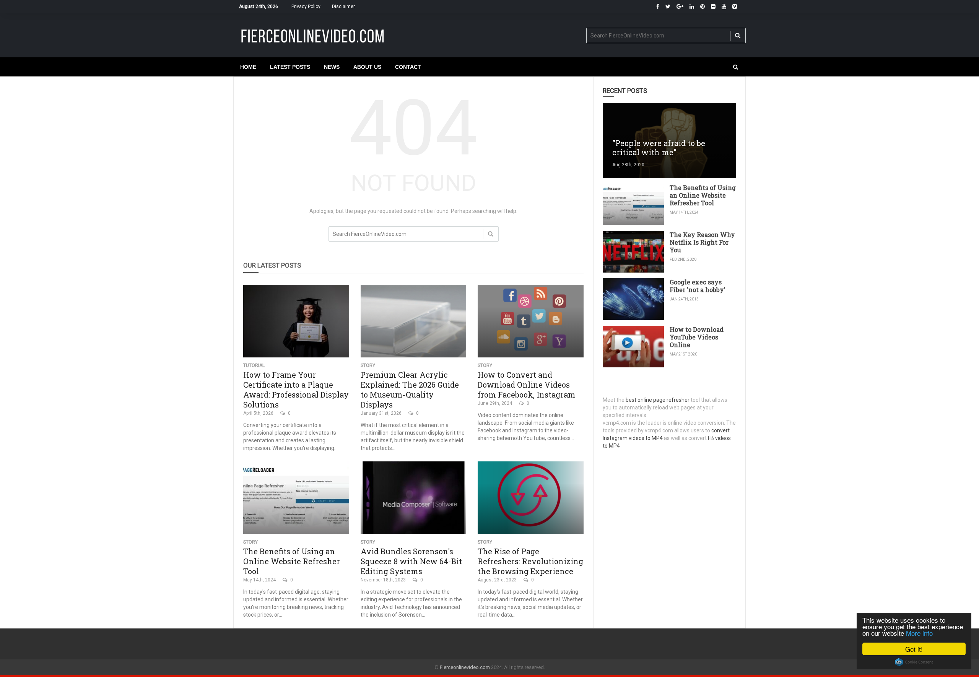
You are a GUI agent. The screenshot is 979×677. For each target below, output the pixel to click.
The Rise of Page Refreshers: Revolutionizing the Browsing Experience (530, 561)
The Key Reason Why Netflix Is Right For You (702, 242)
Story (368, 365)
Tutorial (254, 365)
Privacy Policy (305, 6)
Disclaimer (343, 6)
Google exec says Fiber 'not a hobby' (697, 286)
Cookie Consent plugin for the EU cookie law (914, 662)
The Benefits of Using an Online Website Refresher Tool (291, 561)
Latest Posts (290, 67)
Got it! (914, 649)
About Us (367, 67)
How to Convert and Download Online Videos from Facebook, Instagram (527, 384)
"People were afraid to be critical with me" (658, 147)
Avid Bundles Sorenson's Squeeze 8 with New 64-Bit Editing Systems (411, 561)
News (332, 67)
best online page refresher (658, 400)
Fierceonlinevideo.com (465, 667)
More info (919, 633)
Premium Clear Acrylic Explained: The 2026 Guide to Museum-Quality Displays (410, 389)
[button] (735, 66)
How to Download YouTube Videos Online (697, 337)
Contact (408, 67)
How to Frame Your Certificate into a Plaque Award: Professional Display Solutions (296, 389)
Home (248, 67)
